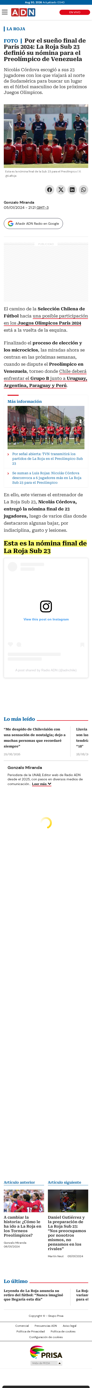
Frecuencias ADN (46, 1326)
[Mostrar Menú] (4, 12)
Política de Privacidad (31, 1331)
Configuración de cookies (46, 1337)
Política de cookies (63, 1331)
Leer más (39, 784)
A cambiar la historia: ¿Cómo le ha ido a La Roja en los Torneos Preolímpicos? (22, 1226)
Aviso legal (69, 1326)
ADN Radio (23, 12)
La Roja (16, 28)
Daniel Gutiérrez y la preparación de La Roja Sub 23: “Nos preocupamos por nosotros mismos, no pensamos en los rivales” (67, 1233)
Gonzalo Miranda (19, 202)
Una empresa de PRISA (46, 1351)
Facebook (49, 189)
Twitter (61, 189)
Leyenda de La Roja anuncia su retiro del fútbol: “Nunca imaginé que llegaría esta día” (33, 1295)
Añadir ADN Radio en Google (37, 223)
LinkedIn (72, 189)
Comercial (22, 1326)
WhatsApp (83, 189)
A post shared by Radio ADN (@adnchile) (46, 670)
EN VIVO (74, 12)
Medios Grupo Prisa (46, 1363)
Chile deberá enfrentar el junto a (45, 378)
